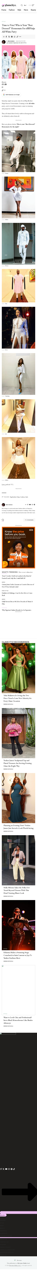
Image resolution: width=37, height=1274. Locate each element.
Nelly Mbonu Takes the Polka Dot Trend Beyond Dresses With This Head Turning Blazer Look (17, 890)
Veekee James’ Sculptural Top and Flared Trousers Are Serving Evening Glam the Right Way (18, 763)
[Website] (26, 505)
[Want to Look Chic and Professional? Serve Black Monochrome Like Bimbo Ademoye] (18, 990)
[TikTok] (14, 1169)
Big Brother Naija (15, 497)
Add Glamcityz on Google (12, 95)
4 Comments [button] (30, 520)
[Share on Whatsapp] (14, 36)
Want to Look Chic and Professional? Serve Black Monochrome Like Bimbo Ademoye (18, 1020)
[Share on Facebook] (6, 36)
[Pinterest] (34, 505)
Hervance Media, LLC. (15, 1265)
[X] (3, 1169)
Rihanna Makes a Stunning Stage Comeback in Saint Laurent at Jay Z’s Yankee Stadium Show (18, 955)
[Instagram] (32, 505)
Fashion (22, 497)
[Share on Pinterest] (12, 36)
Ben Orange (11, 41)
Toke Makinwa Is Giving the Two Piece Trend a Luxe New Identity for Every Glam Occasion (18, 698)
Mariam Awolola (8, 704)
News (3, 582)
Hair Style (5, 590)
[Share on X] (9, 36)
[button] (21, 5)
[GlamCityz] (9, 5)
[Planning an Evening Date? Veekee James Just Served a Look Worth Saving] (18, 798)
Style (3, 21)
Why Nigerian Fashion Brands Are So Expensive (16, 610)
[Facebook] (27, 505)
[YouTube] (30, 505)
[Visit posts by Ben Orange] (3, 504)
